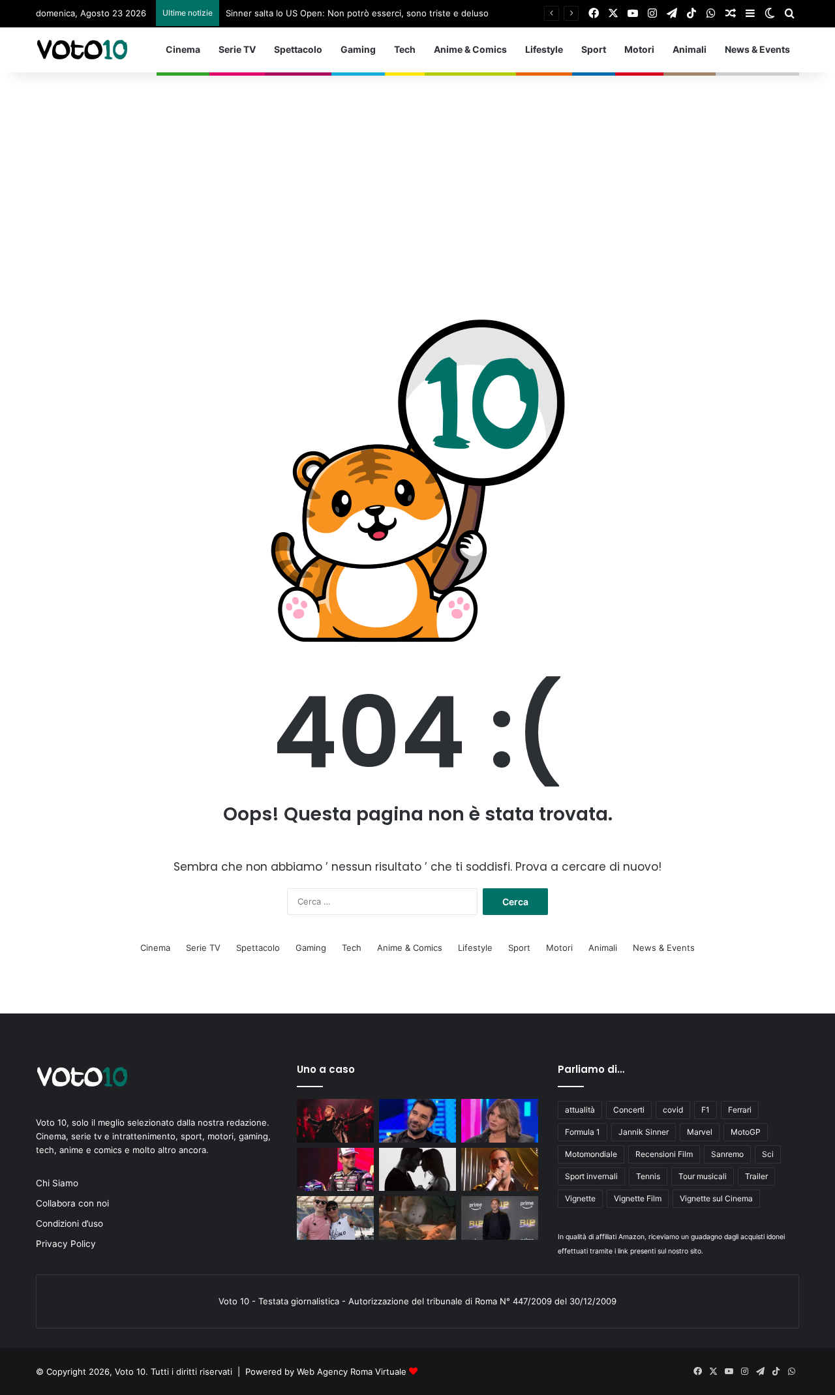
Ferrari (740, 1110)
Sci (768, 1154)
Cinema (183, 49)
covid (673, 1110)
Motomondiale (591, 1154)
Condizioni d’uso (69, 1223)
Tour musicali (702, 1176)
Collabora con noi (72, 1203)
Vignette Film (637, 1198)
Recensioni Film (664, 1154)
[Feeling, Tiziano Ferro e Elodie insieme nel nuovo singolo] (417, 1170)
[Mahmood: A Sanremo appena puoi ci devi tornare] (499, 1170)
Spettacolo (298, 49)
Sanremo (727, 1154)
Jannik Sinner (643, 1132)
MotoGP (746, 1132)
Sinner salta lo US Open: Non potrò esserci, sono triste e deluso (357, 13)
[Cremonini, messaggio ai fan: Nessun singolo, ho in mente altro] (335, 1121)
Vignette (580, 1198)
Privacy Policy (66, 1243)
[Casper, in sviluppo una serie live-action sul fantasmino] (417, 1218)
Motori (639, 49)
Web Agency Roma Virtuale (351, 1371)
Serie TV (237, 49)
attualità (580, 1110)
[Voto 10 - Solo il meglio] (81, 49)
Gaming (358, 49)
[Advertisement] (417, 170)
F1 (705, 1110)
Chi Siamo (57, 1183)
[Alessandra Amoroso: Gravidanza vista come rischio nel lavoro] (499, 1121)
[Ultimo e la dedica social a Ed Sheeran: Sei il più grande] (335, 1218)
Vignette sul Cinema (716, 1198)
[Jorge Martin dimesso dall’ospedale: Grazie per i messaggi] (335, 1170)
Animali (689, 49)
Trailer (756, 1176)
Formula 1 (582, 1132)
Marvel (699, 1132)
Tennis (648, 1176)
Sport (593, 49)
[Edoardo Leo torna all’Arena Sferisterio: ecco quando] (417, 1121)
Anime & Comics (470, 49)
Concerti (629, 1110)
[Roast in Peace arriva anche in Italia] (499, 1218)
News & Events (757, 49)
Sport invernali (591, 1176)
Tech (405, 49)
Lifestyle (544, 49)
